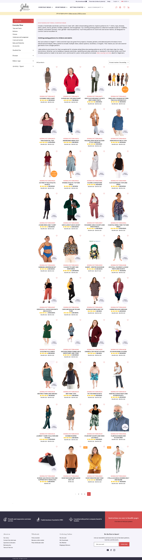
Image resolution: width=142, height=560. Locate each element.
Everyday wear (45, 7)
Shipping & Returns (65, 545)
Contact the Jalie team (9, 540)
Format (15, 55)
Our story (6, 538)
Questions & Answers (9, 542)
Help (108, 1)
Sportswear (60, 7)
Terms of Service (8, 547)
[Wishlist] (124, 7)
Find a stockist (36, 538)
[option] (71, 13)
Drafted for (17, 50)
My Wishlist (63, 542)
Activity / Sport (18, 66)
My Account (63, 538)
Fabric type (17, 61)
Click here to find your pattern (123, 521)
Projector (17, 20)
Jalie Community (94, 7)
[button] (44, 100)
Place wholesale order (38, 542)
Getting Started (76, 7)
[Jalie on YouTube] (108, 550)
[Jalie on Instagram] (114, 550)
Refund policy (7, 545)
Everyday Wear (18, 25)
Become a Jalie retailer (38, 540)
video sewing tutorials (103, 53)
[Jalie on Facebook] (111, 550)
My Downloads (64, 540)
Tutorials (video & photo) (97, 1)
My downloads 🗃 (81, 1)
